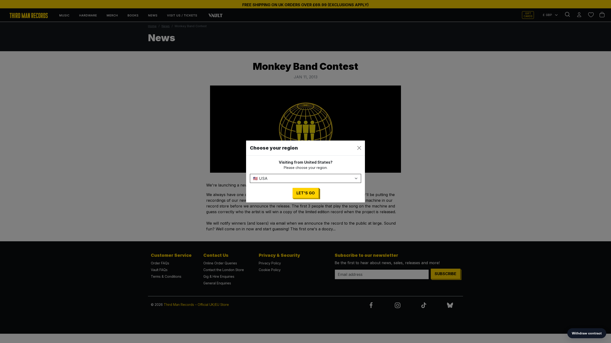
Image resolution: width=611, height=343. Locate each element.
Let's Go (305, 193)
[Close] (359, 148)
